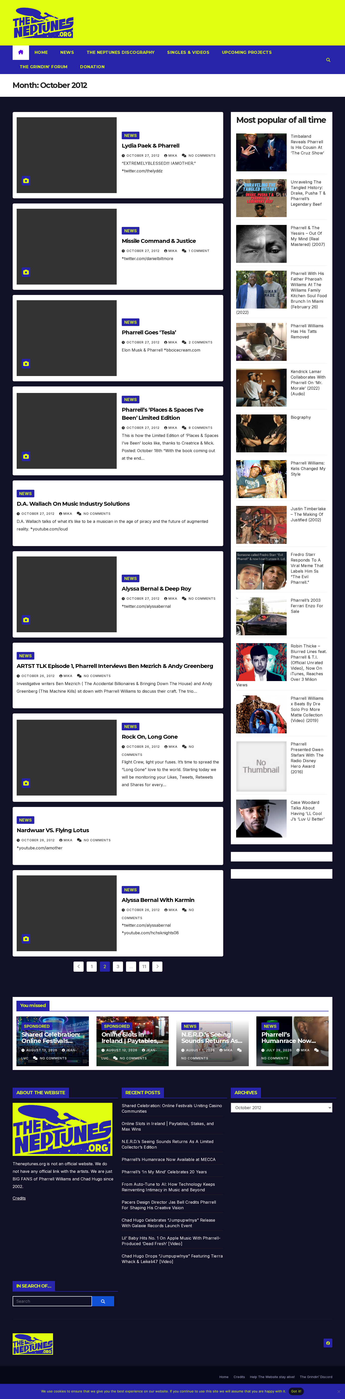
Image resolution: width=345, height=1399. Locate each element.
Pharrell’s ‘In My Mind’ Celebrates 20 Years (164, 1171)
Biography (301, 417)
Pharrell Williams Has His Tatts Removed (307, 331)
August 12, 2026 (122, 1050)
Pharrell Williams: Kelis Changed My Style (308, 468)
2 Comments (201, 342)
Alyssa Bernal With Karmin (158, 900)
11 (144, 966)
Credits (19, 1198)
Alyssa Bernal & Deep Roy (156, 588)
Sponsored (37, 1026)
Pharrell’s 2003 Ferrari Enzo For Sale (307, 606)
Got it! (296, 1391)
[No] (338, 1391)
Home (41, 52)
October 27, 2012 (144, 155)
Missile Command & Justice (159, 241)
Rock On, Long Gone (150, 736)
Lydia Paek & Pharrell (150, 145)
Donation (92, 66)
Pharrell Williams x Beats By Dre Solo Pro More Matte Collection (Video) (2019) (307, 709)
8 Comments (201, 428)
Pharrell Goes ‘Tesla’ (149, 332)
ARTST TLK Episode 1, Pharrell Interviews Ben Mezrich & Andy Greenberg (115, 666)
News (66, 52)
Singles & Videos (188, 52)
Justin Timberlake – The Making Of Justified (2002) (308, 514)
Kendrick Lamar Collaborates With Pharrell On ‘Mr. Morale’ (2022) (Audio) (308, 382)
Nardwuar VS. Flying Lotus (53, 830)
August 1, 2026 (201, 1050)
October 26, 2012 (38, 676)
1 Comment (199, 251)
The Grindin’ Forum (43, 66)
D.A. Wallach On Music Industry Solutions (73, 503)
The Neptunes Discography (120, 52)
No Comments (202, 155)
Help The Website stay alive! (272, 1377)
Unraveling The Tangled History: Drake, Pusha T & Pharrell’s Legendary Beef (308, 193)
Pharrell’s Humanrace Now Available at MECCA (289, 1041)
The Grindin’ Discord (316, 1377)
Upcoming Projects (246, 52)
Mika (173, 155)
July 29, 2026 (279, 1050)
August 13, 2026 (42, 1050)
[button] (328, 59)
